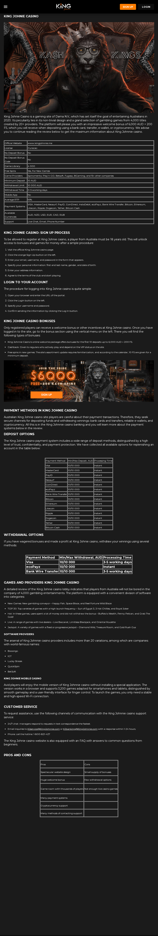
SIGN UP (128, 6)
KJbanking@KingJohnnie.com (80, 728)
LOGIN (146, 6)
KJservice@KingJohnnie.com (44, 728)
